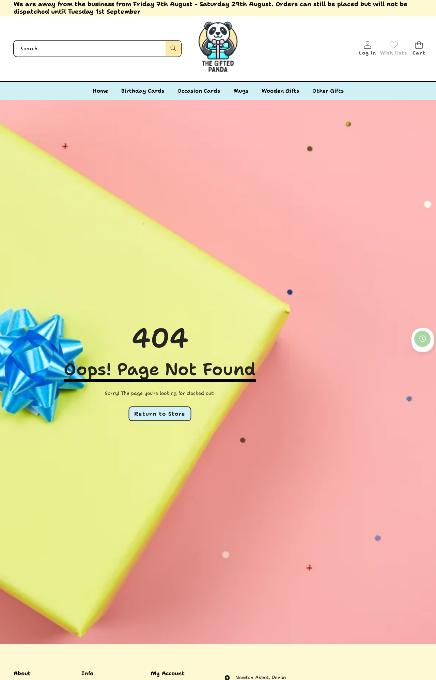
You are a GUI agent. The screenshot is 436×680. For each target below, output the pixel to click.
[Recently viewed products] (422, 339)
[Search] (173, 48)
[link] (393, 48)
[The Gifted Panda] (218, 48)
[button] (418, 48)
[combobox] (97, 48)
